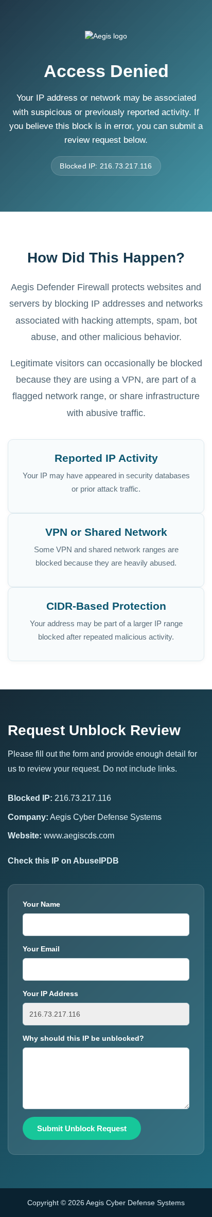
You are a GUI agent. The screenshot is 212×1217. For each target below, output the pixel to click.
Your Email (41, 949)
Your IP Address (50, 993)
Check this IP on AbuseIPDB (63, 860)
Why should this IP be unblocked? (83, 1038)
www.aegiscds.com (79, 835)
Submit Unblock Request (82, 1128)
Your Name (41, 904)
